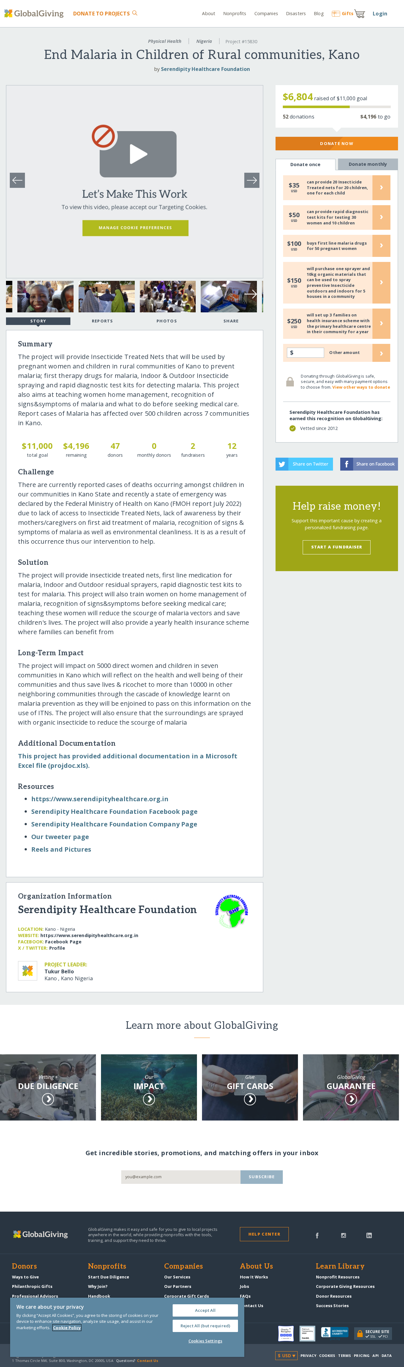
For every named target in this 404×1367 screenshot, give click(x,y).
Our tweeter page (60, 836)
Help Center (264, 1234)
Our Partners (177, 1286)
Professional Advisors (35, 1296)
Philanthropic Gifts (32, 1286)
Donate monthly (368, 164)
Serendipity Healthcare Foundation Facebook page (114, 811)
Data (387, 1355)
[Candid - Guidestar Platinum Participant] (310, 1333)
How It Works (254, 1277)
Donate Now (336, 143)
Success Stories (332, 1305)
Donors (24, 1267)
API (375, 1355)
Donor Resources (334, 1296)
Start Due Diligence (108, 1277)
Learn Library (340, 1267)
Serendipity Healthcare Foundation (205, 69)
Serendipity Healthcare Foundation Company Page (114, 824)
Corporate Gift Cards (186, 1296)
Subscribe (262, 1176)
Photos (167, 321)
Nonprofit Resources (337, 1277)
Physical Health (165, 41)
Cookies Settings (205, 1341)
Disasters (296, 13)
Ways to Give (25, 1277)
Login (380, 13)
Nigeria (204, 41)
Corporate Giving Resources (345, 1286)
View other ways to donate (361, 387)
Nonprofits (234, 13)
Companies (266, 13)
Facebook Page (63, 942)
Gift (348, 13)
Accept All (205, 1310)
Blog (319, 13)
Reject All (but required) (205, 1326)
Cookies (327, 1355)
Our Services (177, 1277)
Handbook (99, 1296)
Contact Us (251, 1305)
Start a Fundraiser (336, 547)
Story (38, 321)
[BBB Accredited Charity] (337, 1334)
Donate (101, 13)
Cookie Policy (67, 1327)
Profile (57, 948)
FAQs (245, 1296)
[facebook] (317, 1234)
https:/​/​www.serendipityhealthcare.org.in (100, 799)
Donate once (305, 164)
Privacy (308, 1355)
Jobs (244, 1286)
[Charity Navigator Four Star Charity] (289, 1333)
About (208, 13)
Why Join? (98, 1286)
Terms (344, 1355)
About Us (256, 1267)
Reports (102, 321)
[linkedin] (369, 1234)
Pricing (362, 1355)
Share (231, 321)
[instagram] (343, 1234)
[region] (127, 1327)
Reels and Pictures (61, 849)
